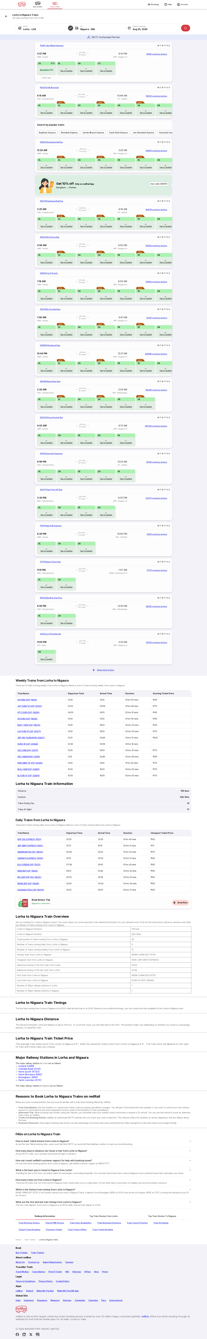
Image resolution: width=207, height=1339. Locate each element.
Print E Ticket (55, 1272)
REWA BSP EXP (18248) (28, 883)
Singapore (42, 1300)
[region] (103, 62)
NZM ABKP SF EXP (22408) (30, 763)
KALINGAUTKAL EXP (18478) (30, 890)
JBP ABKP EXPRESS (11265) (30, 845)
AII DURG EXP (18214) (27, 700)
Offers (87, 1272)
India (18, 1300)
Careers (69, 1262)
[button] (70, 28)
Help (170, 4)
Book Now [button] (182, 902)
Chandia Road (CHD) (29, 1068)
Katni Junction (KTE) (29, 1080)
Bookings (155, 4)
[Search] (185, 28)
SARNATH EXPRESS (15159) (30, 858)
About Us (20, 1262)
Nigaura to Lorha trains (41, 903)
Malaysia (55, 1300)
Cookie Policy (62, 1281)
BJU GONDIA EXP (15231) (29, 864)
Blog (96, 1272)
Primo (105, 1272)
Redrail (29, 1291)
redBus (19, 1291)
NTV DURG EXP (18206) (28, 712)
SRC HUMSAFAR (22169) (28, 756)
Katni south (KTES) (29, 1071)
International (116, 1300)
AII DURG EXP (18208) (27, 719)
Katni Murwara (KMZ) (30, 1074)
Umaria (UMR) (26, 1066)
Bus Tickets (22, 1252)
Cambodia (80, 1300)
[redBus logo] (22, 4)
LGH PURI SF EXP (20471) (29, 731)
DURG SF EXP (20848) (27, 744)
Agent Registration (52, 1262)
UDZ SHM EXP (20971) (27, 750)
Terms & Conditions (25, 1281)
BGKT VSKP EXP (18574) (28, 725)
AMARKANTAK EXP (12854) (30, 852)
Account (184, 4)
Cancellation (38, 1272)
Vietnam (67, 1300)
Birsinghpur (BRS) (28, 1077)
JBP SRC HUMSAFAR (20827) (31, 737)
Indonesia (29, 1300)
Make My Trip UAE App (68, 1291)
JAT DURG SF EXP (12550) (29, 706)
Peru (103, 1300)
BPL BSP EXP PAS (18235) (29, 877)
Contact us (33, 1262)
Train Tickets (37, 1252)
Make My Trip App (45, 1291)
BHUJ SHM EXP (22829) (28, 769)
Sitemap (76, 1272)
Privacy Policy (46, 1281)
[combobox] (43, 28)
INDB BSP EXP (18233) (27, 871)
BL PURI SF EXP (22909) (28, 775)
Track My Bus (22, 1272)
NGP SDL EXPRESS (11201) (29, 839)
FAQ (67, 1272)
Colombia (93, 1300)
